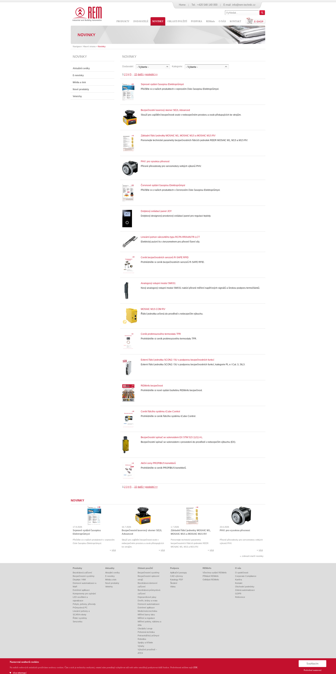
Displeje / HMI (79, 579)
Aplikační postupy (178, 572)
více (114, 550)
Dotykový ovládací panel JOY (156, 211)
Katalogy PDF (176, 579)
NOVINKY (80, 56)
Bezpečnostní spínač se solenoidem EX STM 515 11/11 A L (172, 437)
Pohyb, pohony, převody (84, 604)
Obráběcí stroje (145, 628)
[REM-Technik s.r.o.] (86, 13)
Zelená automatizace (245, 590)
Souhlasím (312, 663)
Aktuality (109, 568)
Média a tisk (79, 82)
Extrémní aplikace (81, 590)
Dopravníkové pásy (147, 597)
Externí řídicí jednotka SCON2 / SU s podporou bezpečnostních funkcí (177, 359)
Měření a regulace (146, 618)
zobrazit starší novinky (252, 556)
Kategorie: (177, 66)
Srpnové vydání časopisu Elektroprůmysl (162, 84)
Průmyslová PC (80, 607)
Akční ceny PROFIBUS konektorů (158, 463)
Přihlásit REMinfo (211, 576)
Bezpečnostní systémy (83, 576)
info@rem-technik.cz (244, 4)
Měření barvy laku (146, 614)
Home (182, 4)
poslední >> (151, 74)
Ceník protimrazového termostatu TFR (161, 334)
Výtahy (141, 646)
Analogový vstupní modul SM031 (158, 283)
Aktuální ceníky (81, 68)
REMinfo (207, 568)
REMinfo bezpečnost (152, 385)
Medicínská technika (147, 611)
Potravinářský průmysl (148, 635)
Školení (173, 583)
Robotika (142, 639)
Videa (172, 586)
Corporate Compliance (245, 576)
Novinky (102, 46)
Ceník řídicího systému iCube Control (160, 411)
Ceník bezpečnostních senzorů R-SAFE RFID (165, 257)
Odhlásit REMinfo (211, 579)
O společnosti (241, 572)
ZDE (195, 667)
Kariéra (238, 579)
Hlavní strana (89, 46)
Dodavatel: (128, 66)
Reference (240, 597)
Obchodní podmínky (244, 586)
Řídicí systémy (80, 618)
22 (135, 74)
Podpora (174, 568)
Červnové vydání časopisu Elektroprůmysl (163, 185)
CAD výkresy (176, 576)
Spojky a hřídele (145, 642)
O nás (238, 568)
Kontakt (238, 583)
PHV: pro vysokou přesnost (155, 161)
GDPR (238, 593)
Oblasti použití (145, 568)
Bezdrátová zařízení (82, 572)
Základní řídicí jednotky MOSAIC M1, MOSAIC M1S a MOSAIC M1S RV (178, 135)
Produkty (77, 568)
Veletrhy (77, 96)
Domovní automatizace (148, 604)
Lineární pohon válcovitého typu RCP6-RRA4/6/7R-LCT (170, 237)
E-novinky (78, 75)
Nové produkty (81, 89)
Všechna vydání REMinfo (215, 572)
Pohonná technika (146, 632)
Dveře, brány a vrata (147, 600)
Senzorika (77, 621)
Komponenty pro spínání (84, 593)
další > (141, 74)
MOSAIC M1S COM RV (153, 309)
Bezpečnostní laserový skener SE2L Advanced (165, 110)
